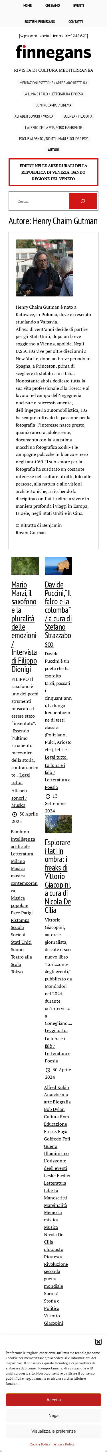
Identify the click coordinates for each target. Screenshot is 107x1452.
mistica (51, 1220)
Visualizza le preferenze (53, 1431)
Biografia (62, 1102)
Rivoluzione (56, 1264)
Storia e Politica (51, 1304)
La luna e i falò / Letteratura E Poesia (54, 94)
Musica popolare (20, 901)
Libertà (51, 1190)
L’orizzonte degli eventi (55, 1164)
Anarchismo (56, 1094)
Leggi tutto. (56, 757)
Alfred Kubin (56, 1087)
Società (18, 934)
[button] (98, 1342)
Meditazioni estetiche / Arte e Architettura (53, 82)
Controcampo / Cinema (53, 105)
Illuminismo (56, 1153)
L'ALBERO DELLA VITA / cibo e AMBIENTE (53, 127)
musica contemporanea (24, 883)
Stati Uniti (21, 942)
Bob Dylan (54, 1109)
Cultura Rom (56, 1116)
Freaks (50, 1131)
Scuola (17, 927)
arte (48, 1102)
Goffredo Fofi (57, 1139)
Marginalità (55, 1205)
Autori (53, 149)
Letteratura (22, 854)
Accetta (54, 1399)
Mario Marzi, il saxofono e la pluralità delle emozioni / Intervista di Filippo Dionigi (24, 626)
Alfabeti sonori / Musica (34, 116)
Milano (18, 861)
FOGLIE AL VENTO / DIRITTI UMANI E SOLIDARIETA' (53, 138)
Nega (53, 1415)
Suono (17, 949)
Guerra (50, 1146)
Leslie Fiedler (57, 1175)
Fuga (62, 1131)
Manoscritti (55, 1198)
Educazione (55, 1124)
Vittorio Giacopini (53, 1319)
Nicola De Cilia (53, 1238)
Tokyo (17, 971)
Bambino (20, 831)
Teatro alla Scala (21, 960)
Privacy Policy (64, 1444)
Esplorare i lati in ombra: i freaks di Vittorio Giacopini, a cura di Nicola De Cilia (58, 876)
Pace (15, 913)
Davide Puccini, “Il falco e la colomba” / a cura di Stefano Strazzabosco (58, 614)
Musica (18, 868)
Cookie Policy (40, 1444)
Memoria (53, 1212)
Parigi (27, 913)
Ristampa (20, 920)
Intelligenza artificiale (23, 842)
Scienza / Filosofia (78, 116)
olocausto (53, 1249)
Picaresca (53, 1257)
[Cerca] (83, 201)
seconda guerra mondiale (53, 1278)
